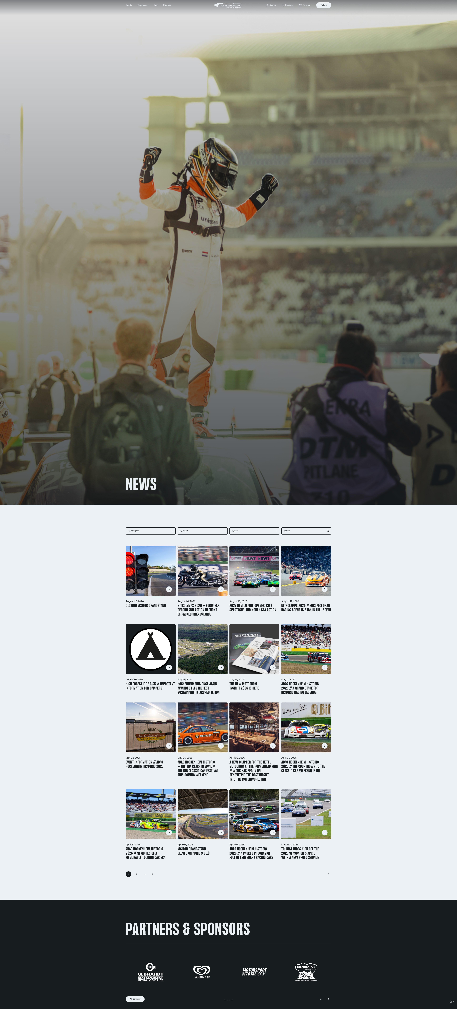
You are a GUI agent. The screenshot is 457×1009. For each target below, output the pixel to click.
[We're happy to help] (451, 1002)
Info (156, 5)
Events (129, 5)
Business (167, 5)
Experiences (142, 5)
